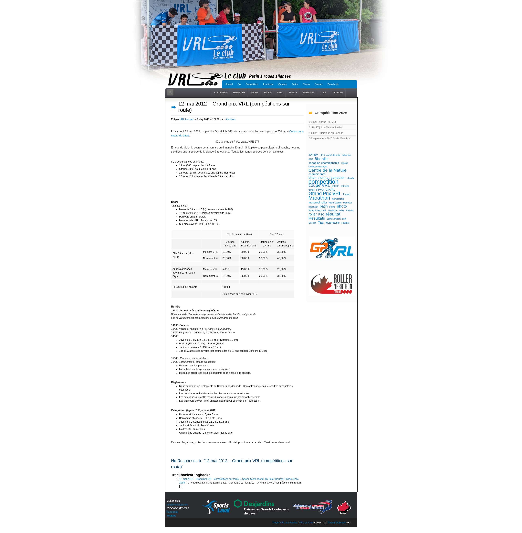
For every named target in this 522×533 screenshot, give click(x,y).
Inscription (268, 84)
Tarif (295, 84)
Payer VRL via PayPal (285, 522)
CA (239, 84)
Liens (280, 92)
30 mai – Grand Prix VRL (323, 122)
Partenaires (308, 92)
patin (324, 206)
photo (342, 206)
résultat (333, 214)
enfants (335, 186)
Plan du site (333, 84)
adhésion (346, 155)
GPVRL (330, 189)
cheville (350, 178)
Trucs (323, 92)
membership (338, 199)
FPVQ (320, 189)
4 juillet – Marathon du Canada (326, 133)
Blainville (321, 158)
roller (313, 214)
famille (312, 190)
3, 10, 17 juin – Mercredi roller (325, 127)
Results (350, 210)
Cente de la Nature (318, 166)
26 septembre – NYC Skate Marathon (330, 138)
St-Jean (312, 223)
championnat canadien (327, 177)
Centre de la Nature (328, 170)
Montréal (347, 202)
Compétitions (252, 84)
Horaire (254, 92)
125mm (313, 154)
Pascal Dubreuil (337, 522)
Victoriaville (332, 222)
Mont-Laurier (335, 202)
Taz (321, 222)
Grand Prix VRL (325, 193)
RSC (321, 214)
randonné (332, 210)
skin (344, 219)
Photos (306, 84)
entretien (345, 186)
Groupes (282, 84)
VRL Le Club (306, 522)
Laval (346, 194)
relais (341, 210)
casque (344, 163)
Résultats (317, 218)
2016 (322, 155)
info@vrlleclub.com (177, 504)
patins (332, 207)
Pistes (293, 92)
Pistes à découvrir (317, 210)
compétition (323, 182)
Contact (319, 84)
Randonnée (239, 92)
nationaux (313, 207)
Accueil (229, 84)
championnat (317, 174)
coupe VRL (319, 185)
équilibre (345, 223)
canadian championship (324, 162)
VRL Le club (186, 119)
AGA (311, 159)
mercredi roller (318, 202)
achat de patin (333, 155)
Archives (231, 119)
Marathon (319, 198)
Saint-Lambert (334, 219)
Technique (337, 92)
